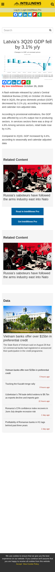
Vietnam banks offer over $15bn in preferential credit (27, 338)
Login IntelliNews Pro (31, 10)
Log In (17, 10)
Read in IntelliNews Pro (27, 211)
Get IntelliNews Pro (27, 221)
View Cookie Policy (31, 564)
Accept (19, 564)
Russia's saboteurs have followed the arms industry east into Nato (26, 197)
